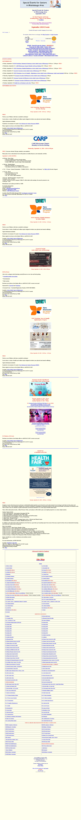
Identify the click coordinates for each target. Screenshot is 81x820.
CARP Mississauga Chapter (13, 190)
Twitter (30, 49)
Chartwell (11, 285)
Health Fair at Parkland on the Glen (22, 83)
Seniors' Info (47, 47)
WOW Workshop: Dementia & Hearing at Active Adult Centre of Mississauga (30, 63)
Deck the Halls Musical (46, 52)
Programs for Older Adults (36, 47)
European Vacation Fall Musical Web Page (38, 403)
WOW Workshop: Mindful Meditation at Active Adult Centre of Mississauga (31, 68)
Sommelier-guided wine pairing (10, 276)
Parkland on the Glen (12, 542)
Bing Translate (46, 34)
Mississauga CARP (11, 189)
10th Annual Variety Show (45, 51)
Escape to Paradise (38, 55)
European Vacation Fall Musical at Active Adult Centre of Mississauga (31, 75)
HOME (29, 45)
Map (6, 133)
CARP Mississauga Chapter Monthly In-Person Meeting (28, 66)
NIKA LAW (47, 169)
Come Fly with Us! (28, 55)
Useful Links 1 (54, 41)
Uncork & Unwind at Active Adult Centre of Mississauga (26, 70)
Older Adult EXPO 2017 (48, 54)
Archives (41, 19)
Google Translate (54, 34)
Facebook (35, 49)
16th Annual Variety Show (51, 55)
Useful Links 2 (54, 42)
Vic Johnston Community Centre (28, 193)
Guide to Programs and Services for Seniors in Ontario (40, 48)
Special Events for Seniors (39, 45)
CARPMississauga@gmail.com (13, 188)
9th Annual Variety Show (45, 49)
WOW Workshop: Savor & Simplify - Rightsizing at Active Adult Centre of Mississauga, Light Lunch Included (39, 73)
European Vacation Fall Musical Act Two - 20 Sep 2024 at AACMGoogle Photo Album (40, 433)
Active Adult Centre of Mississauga (15, 128)
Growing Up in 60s (34, 52)
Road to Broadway (33, 51)
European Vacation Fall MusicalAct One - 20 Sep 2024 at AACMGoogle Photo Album (40, 429)
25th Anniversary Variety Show (33, 54)
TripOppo (18, 285)
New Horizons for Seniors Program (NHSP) (29, 123)
